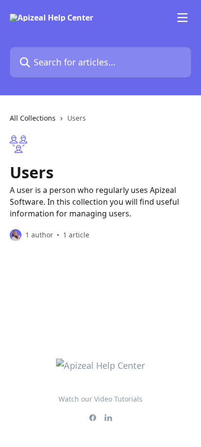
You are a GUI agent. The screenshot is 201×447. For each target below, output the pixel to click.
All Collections (33, 118)
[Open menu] (182, 17)
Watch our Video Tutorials (100, 399)
